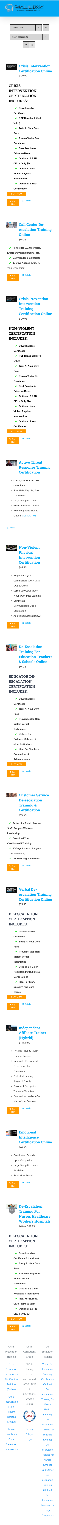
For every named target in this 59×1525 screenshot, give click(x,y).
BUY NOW (16, 193)
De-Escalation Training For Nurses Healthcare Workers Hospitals (35, 1213)
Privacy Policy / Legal (29, 1434)
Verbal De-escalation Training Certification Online (35, 894)
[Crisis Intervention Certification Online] (11, 67)
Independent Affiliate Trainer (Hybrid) (32, 1032)
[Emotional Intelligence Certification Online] (11, 1133)
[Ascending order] (46, 27)
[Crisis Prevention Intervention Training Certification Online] (11, 300)
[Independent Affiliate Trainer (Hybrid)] (11, 1029)
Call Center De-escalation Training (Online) (47, 1479)
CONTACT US (29, 515)
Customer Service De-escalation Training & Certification (34, 802)
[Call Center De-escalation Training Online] (11, 226)
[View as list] (32, 45)
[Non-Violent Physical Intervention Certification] (11, 548)
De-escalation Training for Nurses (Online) (47, 1454)
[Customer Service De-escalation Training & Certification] (11, 796)
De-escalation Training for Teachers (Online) (47, 1429)
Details (28, 201)
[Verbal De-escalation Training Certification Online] (11, 890)
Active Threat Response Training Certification (35, 467)
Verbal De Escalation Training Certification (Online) (47, 1374)
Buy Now (13, 202)
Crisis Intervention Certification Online (35, 68)
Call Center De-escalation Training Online (35, 229)
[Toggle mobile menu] (52, 8)
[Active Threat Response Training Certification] (11, 463)
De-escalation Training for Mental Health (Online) (47, 1402)
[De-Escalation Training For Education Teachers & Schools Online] (11, 648)
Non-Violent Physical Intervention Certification (29, 555)
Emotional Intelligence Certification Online (35, 1137)
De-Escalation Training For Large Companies (47, 1505)
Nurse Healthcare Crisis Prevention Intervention (11, 1439)
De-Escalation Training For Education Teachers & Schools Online (35, 654)
